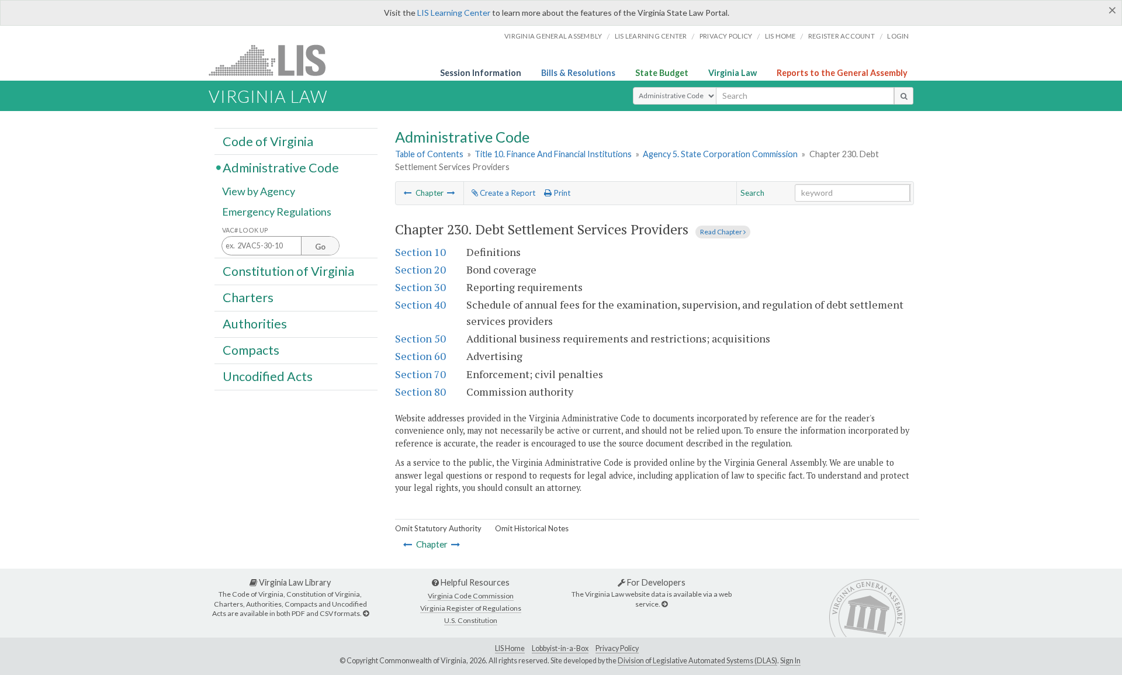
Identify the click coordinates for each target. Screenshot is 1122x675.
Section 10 (420, 252)
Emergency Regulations (276, 211)
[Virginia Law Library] (366, 613)
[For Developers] (664, 604)
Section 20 (420, 269)
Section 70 (420, 374)
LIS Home (510, 648)
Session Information (480, 73)
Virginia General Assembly (553, 36)
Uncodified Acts (268, 376)
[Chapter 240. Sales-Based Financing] (451, 193)
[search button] (903, 96)
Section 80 (420, 392)
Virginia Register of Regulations (470, 608)
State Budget (661, 73)
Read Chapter (721, 231)
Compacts (251, 350)
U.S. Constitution (470, 620)
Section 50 (420, 338)
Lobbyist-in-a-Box (560, 648)
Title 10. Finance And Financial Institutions (553, 154)
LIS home (780, 36)
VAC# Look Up (245, 230)
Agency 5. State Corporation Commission (720, 154)
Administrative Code (281, 167)
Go (320, 246)
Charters (248, 297)
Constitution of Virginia (288, 270)
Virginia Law (732, 73)
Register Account (841, 36)
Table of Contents (429, 154)
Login (898, 36)
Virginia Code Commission (471, 595)
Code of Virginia (268, 140)
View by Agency (258, 191)
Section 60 (420, 356)
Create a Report (506, 193)
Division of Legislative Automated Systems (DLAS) (697, 660)
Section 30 (420, 287)
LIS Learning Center (453, 13)
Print (561, 193)
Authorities (255, 323)
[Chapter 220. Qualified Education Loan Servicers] (408, 193)
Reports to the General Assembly (842, 73)
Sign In (790, 660)
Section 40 (420, 304)
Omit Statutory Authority (438, 528)
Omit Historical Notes (532, 528)
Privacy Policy (726, 36)
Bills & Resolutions (578, 73)
